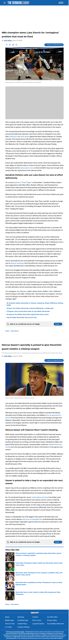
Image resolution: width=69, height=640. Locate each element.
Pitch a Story (36, 620)
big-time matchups (17, 263)
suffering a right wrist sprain (19, 136)
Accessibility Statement (55, 624)
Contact (35, 617)
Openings (20, 617)
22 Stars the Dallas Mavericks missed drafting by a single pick (30, 308)
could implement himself (40, 497)
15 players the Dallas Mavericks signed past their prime (28, 314)
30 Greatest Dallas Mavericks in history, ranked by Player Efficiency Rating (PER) (35, 304)
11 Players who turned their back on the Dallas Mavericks (28, 311)
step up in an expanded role (32, 519)
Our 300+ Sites (52, 617)
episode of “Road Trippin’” (23, 182)
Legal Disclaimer (38, 624)
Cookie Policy (22, 624)
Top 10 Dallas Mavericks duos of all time (22, 317)
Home (7, 331)
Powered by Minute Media (16, 631)
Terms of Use (10, 624)
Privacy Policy (52, 620)
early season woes (27, 168)
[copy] (16, 44)
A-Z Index (8, 627)
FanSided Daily (22, 620)
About (7, 617)
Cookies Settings (23, 627)
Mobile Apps (9, 620)
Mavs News (15, 331)
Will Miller (8, 40)
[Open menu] (5, 3)
